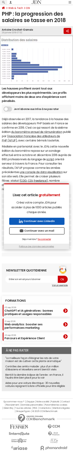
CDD (24, 180)
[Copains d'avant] (19, 440)
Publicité (55, 402)
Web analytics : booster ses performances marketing (23, 324)
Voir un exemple (60, 285)
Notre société (42, 402)
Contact (65, 402)
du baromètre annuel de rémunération (36, 131)
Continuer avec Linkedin (39, 221)
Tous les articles (23, 408)
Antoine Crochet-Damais (17, 29)
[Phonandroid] (53, 448)
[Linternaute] (19, 433)
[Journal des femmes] (19, 426)
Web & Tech (15, 8)
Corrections (45, 408)
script (50, 159)
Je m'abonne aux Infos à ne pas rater (36, 109)
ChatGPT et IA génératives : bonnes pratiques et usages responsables (28, 310)
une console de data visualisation (41, 172)
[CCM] (53, 426)
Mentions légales (61, 408)
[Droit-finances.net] (53, 434)
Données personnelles (32, 405)
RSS (35, 408)
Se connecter (44, 239)
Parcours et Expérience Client (24, 337)
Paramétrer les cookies (56, 405)
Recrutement (12, 405)
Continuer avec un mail (39, 230)
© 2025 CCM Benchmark (44, 411)
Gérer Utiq (8, 408)
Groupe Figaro (23, 411)
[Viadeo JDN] (53, 441)
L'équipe (30, 402)
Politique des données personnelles (36, 246)
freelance (40, 180)
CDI (30, 180)
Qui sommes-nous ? (13, 402)
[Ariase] (19, 448)
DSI (28, 8)
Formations (15, 300)
